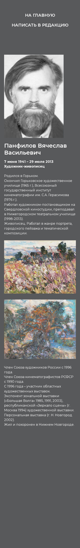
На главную (40, 15)
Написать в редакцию (40, 25)
